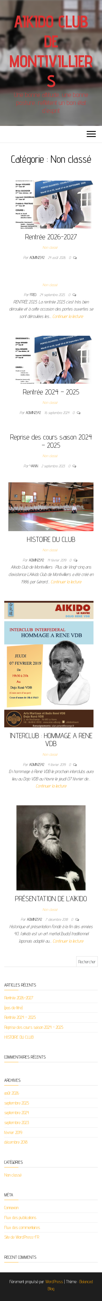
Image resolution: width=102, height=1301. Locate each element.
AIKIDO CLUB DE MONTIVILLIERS (51, 51)
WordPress (54, 1281)
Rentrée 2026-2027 (51, 236)
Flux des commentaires (22, 1227)
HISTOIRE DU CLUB (51, 539)
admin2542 (37, 257)
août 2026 (11, 1093)
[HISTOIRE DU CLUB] (51, 506)
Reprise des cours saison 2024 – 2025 (51, 440)
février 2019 (13, 1132)
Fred (33, 294)
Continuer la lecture (67, 316)
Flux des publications (20, 1217)
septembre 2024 (16, 1112)
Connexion (11, 1207)
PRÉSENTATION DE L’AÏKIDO (51, 898)
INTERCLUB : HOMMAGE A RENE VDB (51, 739)
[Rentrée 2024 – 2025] (51, 359)
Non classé (49, 247)
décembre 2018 (15, 1142)
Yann (34, 466)
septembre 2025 (16, 1103)
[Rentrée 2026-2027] (51, 204)
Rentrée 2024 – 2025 (51, 391)
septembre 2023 (16, 1122)
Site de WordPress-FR (21, 1237)
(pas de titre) (13, 1007)
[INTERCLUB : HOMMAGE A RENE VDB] (49, 663)
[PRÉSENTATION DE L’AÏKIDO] (51, 847)
